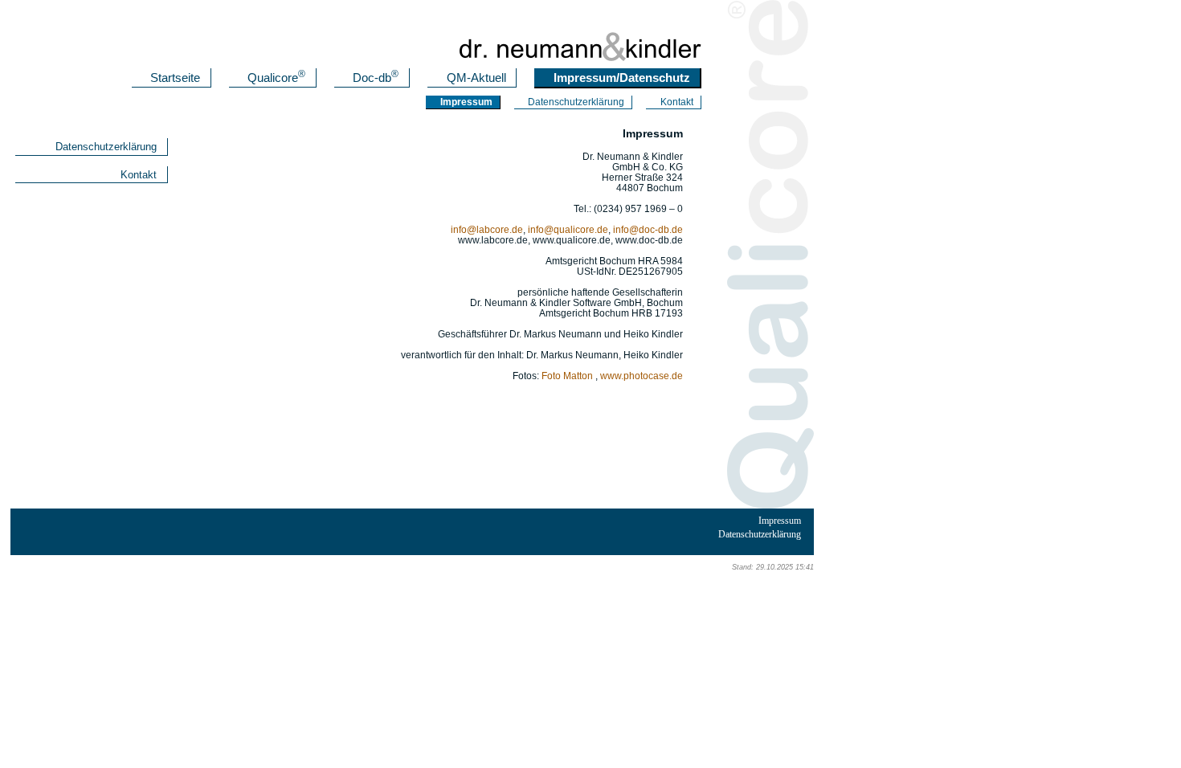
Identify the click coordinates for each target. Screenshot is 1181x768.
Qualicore (276, 77)
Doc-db (375, 77)
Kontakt (676, 102)
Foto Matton (567, 375)
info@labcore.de (487, 229)
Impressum (779, 520)
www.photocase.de (641, 375)
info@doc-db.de (648, 229)
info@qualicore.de (568, 229)
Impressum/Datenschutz (622, 77)
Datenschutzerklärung (576, 102)
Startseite (175, 77)
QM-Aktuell (476, 77)
